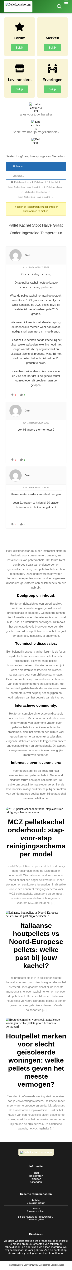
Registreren (33, 206)
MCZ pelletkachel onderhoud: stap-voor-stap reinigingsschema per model (36, 838)
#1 (24, 267)
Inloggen (18, 206)
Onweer (36, 1208)
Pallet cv (36, 1200)
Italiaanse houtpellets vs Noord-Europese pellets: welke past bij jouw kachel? (36, 946)
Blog (36, 1172)
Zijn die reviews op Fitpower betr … (36, 1217)
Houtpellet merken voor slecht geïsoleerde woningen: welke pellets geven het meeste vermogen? (36, 1060)
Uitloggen (36, 1181)
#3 (24, 487)
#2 (24, 423)
